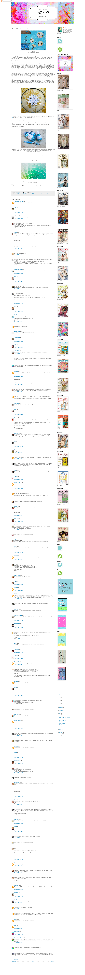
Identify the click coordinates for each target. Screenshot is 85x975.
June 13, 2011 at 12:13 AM (18, 204)
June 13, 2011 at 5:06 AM (18, 321)
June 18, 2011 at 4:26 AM (18, 872)
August (60, 711)
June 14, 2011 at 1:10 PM (18, 695)
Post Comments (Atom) (20, 963)
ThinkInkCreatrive (20, 638)
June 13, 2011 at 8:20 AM (18, 414)
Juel (15, 581)
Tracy (15, 919)
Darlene (15, 546)
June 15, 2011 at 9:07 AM (18, 763)
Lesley (15, 766)
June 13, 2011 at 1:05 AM (18, 254)
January (60, 733)
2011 (59, 704)
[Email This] (25, 192)
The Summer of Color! (63, 720)
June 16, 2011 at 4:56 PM (18, 823)
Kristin (15, 826)
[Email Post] (23, 192)
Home (33, 961)
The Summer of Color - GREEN (64, 717)
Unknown (16, 371)
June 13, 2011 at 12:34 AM (18, 218)
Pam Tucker (16, 387)
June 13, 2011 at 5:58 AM (18, 347)
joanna (15, 284)
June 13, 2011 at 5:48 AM (18, 341)
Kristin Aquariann (17, 500)
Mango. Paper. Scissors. (18, 937)
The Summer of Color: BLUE (64, 718)
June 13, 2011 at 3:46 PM (18, 559)
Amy (15, 524)
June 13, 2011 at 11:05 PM (18, 627)
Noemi (15, 687)
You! (12, 117)
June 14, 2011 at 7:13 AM (18, 658)
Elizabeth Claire (17, 868)
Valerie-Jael (16, 251)
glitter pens (36, 193)
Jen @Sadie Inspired (18, 615)
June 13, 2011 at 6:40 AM (18, 384)
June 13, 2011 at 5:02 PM (18, 584)
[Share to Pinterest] (30, 192)
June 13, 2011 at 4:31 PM (18, 578)
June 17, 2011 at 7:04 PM (18, 865)
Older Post (53, 961)
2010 (59, 735)
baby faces (18, 193)
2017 (59, 696)
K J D (15, 292)
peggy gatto (16, 698)
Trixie (15, 395)
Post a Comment (16, 959)
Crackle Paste (26, 193)
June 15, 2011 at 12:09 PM (18, 772)
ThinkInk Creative (17, 630)
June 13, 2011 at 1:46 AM (18, 273)
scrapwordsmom (17, 847)
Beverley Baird (17, 575)
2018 (59, 694)
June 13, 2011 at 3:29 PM (18, 543)
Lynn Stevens (16, 899)
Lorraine (15, 776)
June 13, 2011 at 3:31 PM (18, 552)
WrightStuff (16, 215)
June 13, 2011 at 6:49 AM (18, 391)
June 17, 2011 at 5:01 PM (18, 859)
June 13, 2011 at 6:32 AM (18, 376)
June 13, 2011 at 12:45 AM (18, 237)
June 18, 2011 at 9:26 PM (18, 902)
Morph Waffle (16, 661)
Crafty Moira (16, 819)
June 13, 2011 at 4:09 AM (18, 303)
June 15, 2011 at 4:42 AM (18, 749)
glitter (33, 193)
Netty (15, 470)
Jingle (15, 344)
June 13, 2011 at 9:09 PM (18, 612)
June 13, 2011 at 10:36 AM (18, 496)
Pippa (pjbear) (16, 403)
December (61, 706)
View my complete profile (61, 34)
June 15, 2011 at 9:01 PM (18, 796)
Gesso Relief (31, 193)
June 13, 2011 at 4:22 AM (18, 311)
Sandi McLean (16, 364)
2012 (59, 703)
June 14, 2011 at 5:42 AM (18, 646)
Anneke (15, 834)
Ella (15, 667)
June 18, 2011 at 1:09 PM (18, 882)
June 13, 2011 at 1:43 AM (18, 266)
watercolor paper (27, 194)
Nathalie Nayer (17, 623)
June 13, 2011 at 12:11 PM (18, 515)
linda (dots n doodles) (18, 269)
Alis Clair (16, 314)
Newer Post (14, 961)
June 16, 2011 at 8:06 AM (18, 804)
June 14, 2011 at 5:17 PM (18, 735)
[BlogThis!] (26, 192)
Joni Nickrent (16, 649)
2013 (59, 701)
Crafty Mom (16, 609)
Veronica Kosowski (17, 720)
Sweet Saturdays (62, 723)
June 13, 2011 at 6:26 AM (18, 360)
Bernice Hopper (17, 760)
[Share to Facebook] (28, 192)
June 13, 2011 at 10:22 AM (18, 488)
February (61, 732)
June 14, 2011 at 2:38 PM (18, 728)
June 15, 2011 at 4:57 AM (18, 757)
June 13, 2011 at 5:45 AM (18, 334)
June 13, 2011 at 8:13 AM (18, 406)
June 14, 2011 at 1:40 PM (18, 717)
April (60, 729)
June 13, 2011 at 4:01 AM (18, 288)
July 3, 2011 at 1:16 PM (18, 957)
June (60, 714)
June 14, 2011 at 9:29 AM (18, 664)
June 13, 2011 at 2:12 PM (18, 535)
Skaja (15, 491)
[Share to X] (27, 192)
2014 (59, 700)
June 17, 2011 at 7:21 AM (18, 843)
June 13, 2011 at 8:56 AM (18, 452)
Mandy (15, 232)
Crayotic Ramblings (17, 482)
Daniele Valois (16, 782)
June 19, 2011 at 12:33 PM (18, 922)
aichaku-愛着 (16, 350)
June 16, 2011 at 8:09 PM (18, 831)
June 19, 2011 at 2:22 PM (18, 934)
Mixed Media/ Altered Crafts (19, 325)
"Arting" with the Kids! (62, 726)
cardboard (22, 193)
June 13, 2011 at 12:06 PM (18, 509)
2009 (59, 737)
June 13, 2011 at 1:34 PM (18, 521)
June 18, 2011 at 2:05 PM (18, 889)
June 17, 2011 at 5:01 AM (18, 837)
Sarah (15, 276)
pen (39, 193)
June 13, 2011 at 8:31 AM (18, 429)
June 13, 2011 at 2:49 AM (18, 281)
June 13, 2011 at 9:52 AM (18, 473)
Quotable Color (61, 721)
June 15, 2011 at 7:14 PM (18, 788)
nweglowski (16, 892)
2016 (59, 697)
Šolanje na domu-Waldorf (18, 201)
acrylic (15, 193)
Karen (15, 862)
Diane (15, 306)
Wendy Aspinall (17, 331)
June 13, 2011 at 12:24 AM (18, 212)
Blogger (47, 972)
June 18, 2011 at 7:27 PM (18, 896)
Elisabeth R (16, 885)
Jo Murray (16, 506)
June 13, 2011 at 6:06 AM (18, 353)
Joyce (15, 449)
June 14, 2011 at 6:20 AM (18, 652)
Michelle (15, 876)
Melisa (15, 752)
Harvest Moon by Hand (18, 952)
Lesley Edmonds (17, 258)
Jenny (15, 207)
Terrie (15, 409)
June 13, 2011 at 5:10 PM (18, 590)
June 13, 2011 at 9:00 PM (18, 605)
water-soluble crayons (20, 194)
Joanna (15, 417)
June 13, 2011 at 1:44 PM (18, 529)
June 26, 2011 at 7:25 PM (18, 948)
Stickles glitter (42, 193)
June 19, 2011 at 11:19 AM (18, 908)
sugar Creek (16, 518)
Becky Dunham (17, 433)
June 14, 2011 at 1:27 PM (18, 704)
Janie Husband (17, 337)
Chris (15, 799)
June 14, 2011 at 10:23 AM (18, 684)
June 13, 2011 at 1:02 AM (18, 248)
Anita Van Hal (16, 593)
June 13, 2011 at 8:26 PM (18, 598)
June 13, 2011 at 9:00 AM (18, 458)
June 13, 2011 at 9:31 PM (18, 620)
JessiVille (16, 462)
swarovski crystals (47, 193)
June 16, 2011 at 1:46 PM (18, 816)
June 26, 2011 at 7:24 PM (18, 942)
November (61, 707)
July (60, 713)
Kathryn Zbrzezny (17, 731)
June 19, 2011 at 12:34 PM (18, 928)
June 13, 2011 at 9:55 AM (18, 479)
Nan (15, 441)
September (61, 710)
